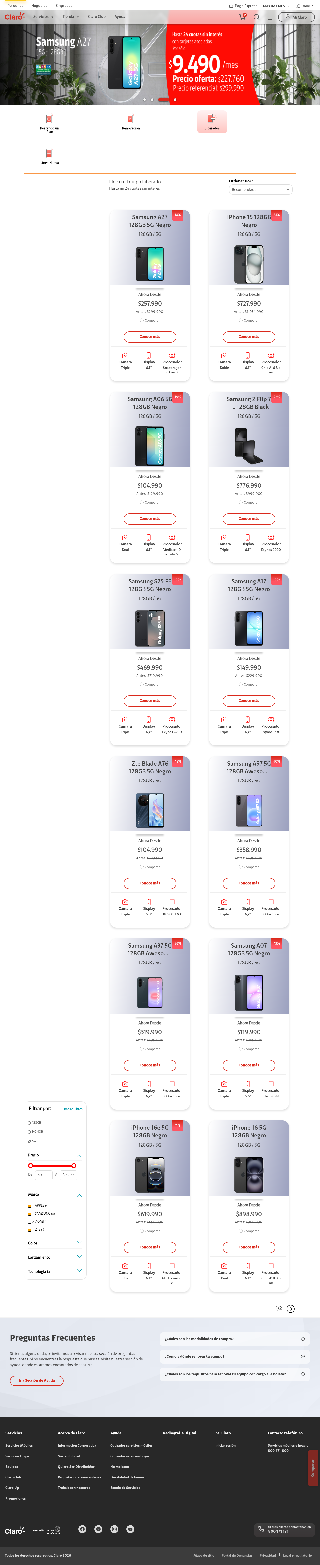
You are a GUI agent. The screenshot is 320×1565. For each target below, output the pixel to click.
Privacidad (268, 1556)
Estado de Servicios (125, 1488)
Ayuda (120, 17)
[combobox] (261, 190)
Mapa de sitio (204, 1556)
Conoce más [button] (150, 337)
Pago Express (246, 6)
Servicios (41, 17)
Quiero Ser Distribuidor (76, 1467)
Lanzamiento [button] (39, 1258)
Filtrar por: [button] (40, 1108)
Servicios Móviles (19, 1446)
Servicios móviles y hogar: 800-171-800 (288, 1448)
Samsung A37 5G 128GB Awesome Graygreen (150, 950)
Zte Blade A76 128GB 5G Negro (150, 768)
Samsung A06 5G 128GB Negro (150, 403)
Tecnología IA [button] (39, 1272)
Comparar (152, 321)
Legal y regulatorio (297, 1556)
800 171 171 (278, 1532)
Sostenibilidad (69, 1456)
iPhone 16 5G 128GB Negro (249, 1132)
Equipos (12, 1467)
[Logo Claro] (15, 16)
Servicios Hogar (18, 1456)
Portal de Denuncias (237, 1556)
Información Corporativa (77, 1446)
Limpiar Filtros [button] (73, 1109)
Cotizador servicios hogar (130, 1456)
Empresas (64, 6)
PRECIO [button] (33, 1155)
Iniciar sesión (226, 1446)
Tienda (68, 17)
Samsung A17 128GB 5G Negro (249, 586)
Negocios (40, 6)
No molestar (120, 1467)
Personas (16, 6)
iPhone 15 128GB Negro (249, 221)
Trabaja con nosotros (74, 1488)
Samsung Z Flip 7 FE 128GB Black (249, 403)
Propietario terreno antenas (79, 1477)
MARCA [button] (33, 1195)
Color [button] (33, 1243)
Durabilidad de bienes (127, 1477)
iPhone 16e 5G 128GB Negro (150, 1132)
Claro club (13, 1477)
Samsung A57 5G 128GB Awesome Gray (249, 768)
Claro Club (97, 17)
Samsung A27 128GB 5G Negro (150, 221)
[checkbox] (54, 1206)
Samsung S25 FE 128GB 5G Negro (150, 586)
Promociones (16, 1499)
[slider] (30, 1165)
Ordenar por (240, 181)
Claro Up (12, 1488)
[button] (242, 17)
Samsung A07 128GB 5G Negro (249, 950)
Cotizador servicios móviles (131, 1446)
